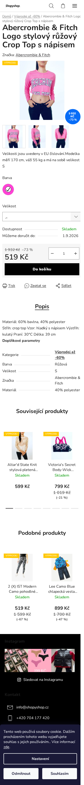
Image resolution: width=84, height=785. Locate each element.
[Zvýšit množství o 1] (75, 253)
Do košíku (42, 269)
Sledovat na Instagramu (43, 679)
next (79, 447)
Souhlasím (60, 773)
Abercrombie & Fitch (33, 55)
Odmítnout (21, 773)
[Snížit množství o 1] (52, 253)
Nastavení (40, 758)
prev (5, 447)
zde (6, 747)
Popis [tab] (42, 306)
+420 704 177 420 (32, 718)
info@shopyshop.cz (32, 707)
